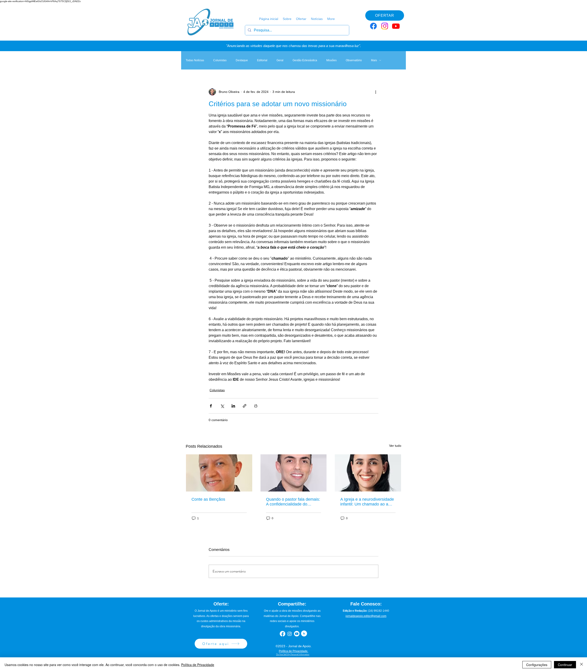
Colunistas (220, 60)
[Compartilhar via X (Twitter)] (222, 406)
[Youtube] (395, 26)
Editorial (262, 60)
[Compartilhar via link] (244, 406)
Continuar (565, 664)
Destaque (242, 60)
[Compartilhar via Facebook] (211, 406)
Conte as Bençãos (208, 499)
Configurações (536, 664)
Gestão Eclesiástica (305, 60)
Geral (280, 60)
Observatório (354, 60)
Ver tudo (395, 445)
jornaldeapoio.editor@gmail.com (366, 616)
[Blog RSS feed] (304, 633)
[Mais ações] (375, 91)
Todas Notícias (195, 60)
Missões (331, 60)
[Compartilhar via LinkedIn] (233, 406)
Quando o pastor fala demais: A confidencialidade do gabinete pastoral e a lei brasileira (293, 502)
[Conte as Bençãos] (219, 473)
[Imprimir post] (256, 406)
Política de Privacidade (197, 664)
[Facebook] (373, 26)
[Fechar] (581, 664)
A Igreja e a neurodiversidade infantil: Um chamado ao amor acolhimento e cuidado (367, 502)
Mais (374, 60)
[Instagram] (384, 26)
